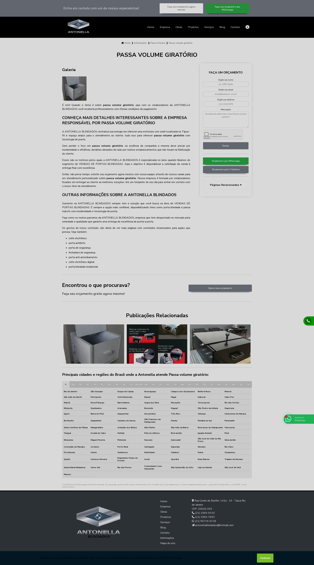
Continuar (265, 558)
